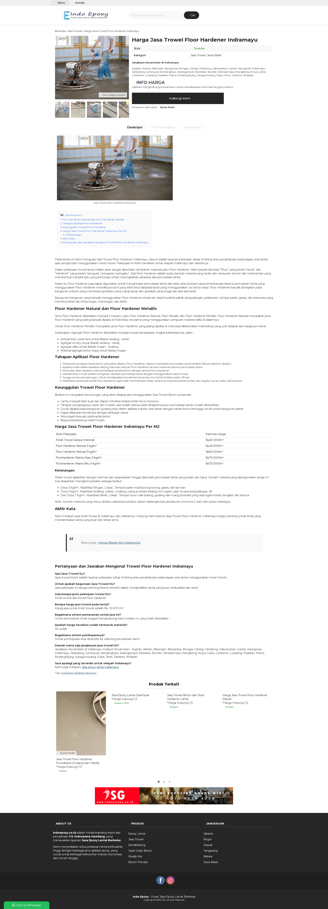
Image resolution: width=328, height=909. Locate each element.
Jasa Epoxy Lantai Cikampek (130, 695)
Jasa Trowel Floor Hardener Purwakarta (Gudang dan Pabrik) (77, 761)
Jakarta (208, 833)
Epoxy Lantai (136, 833)
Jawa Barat (214, 55)
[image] (86, 15)
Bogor (207, 839)
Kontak (79, 2)
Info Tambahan (163, 127)
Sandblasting (136, 845)
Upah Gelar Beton (140, 850)
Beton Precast (138, 862)
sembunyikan (73, 215)
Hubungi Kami (179, 98)
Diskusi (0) (192, 127)
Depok (207, 845)
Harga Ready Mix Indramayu (119, 542)
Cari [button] (192, 15)
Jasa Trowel (198, 55)
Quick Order (67, 753)
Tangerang (210, 850)
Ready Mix (135, 856)
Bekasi (207, 856)
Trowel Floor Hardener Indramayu (78, 673)
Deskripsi (134, 127)
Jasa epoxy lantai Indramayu (100, 667)
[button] (55, 14)
